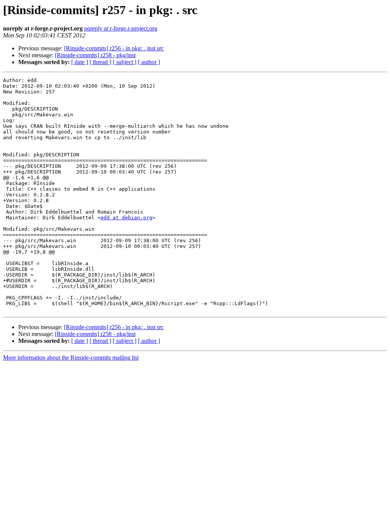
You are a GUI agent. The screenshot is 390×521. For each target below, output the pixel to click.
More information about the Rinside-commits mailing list (71, 357)
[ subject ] (124, 62)
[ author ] (149, 62)
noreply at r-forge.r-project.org (120, 28)
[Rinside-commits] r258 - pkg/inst (95, 55)
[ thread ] (100, 62)
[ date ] (79, 62)
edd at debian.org (126, 217)
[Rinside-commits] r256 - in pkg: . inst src (114, 48)
